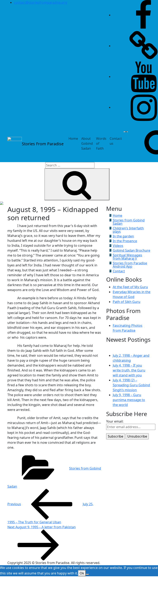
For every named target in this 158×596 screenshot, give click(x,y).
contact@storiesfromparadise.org (40, 2)
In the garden (123, 236)
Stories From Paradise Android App (130, 265)
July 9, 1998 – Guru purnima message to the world (129, 400)
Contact (119, 271)
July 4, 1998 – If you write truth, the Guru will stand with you (129, 370)
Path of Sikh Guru (126, 301)
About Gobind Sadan (87, 143)
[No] (87, 574)
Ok (82, 573)
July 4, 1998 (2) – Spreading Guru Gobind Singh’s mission (131, 385)
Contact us (116, 141)
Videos (118, 245)
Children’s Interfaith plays (128, 230)
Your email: (114, 421)
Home (73, 138)
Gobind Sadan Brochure (131, 250)
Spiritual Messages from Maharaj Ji (127, 257)
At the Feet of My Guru (130, 287)
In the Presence (125, 241)
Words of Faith (101, 143)
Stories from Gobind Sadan (129, 222)
